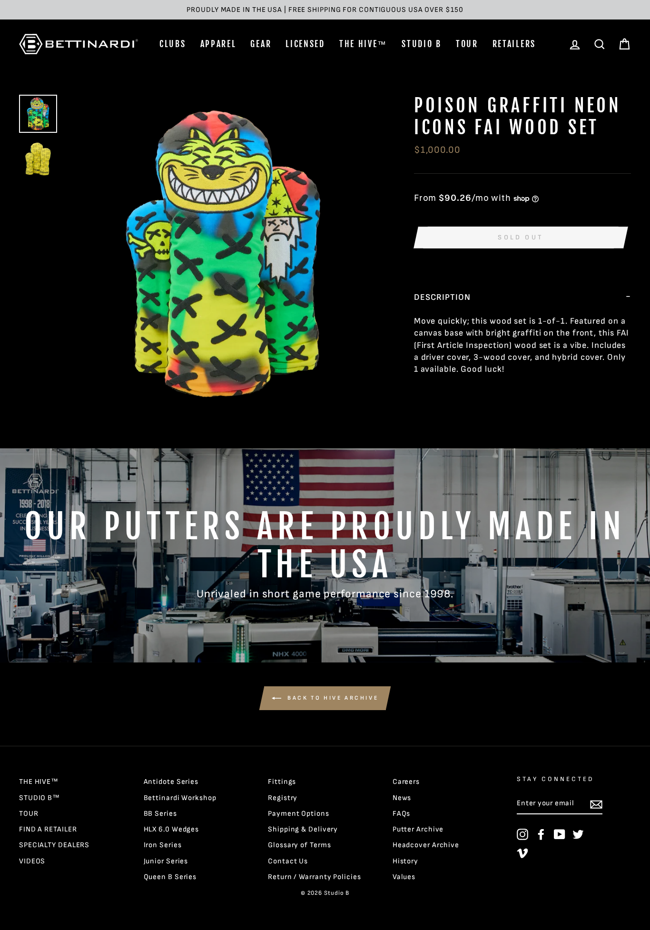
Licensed (305, 44)
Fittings (282, 781)
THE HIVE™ (363, 44)
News (402, 797)
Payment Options (298, 813)
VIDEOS (32, 861)
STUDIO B (422, 44)
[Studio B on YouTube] (559, 834)
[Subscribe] (596, 804)
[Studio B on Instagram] (522, 834)
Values (404, 876)
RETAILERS (514, 44)
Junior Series (166, 861)
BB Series (160, 813)
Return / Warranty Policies (314, 876)
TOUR (467, 44)
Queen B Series (170, 876)
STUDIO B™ (39, 797)
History (405, 861)
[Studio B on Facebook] (541, 834)
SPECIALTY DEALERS (54, 845)
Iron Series (163, 845)
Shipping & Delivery (303, 829)
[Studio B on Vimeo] (522, 853)
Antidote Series (171, 781)
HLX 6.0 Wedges (171, 829)
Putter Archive (418, 829)
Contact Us (288, 861)
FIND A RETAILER (48, 829)
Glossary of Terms (299, 845)
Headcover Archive (426, 845)
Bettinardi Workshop (180, 797)
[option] (325, 10)
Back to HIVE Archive (332, 698)
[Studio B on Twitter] (578, 834)
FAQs (402, 813)
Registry (282, 797)
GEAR (260, 44)
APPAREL (218, 44)
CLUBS (172, 44)
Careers (406, 781)
